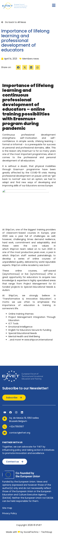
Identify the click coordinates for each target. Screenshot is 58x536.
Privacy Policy (9, 513)
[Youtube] (4, 412)
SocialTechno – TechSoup (38, 532)
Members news (30, 58)
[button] (18, 67)
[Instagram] (16, 412)
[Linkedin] (21, 412)
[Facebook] (10, 412)
